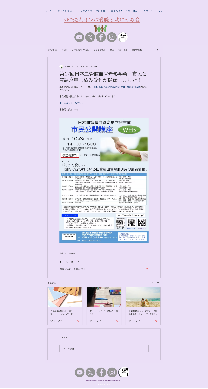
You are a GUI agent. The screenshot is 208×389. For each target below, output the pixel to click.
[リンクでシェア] (78, 261)
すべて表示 (156, 282)
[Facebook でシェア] (60, 261)
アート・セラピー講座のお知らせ (104, 312)
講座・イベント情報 (118, 50)
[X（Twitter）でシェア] (66, 261)
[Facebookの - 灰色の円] (101, 37)
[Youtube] (79, 37)
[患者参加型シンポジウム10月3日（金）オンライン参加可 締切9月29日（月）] (143, 297)
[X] (90, 37)
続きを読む (137, 50)
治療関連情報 (99, 50)
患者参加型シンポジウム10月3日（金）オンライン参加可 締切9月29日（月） (143, 312)
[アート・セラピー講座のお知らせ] (104, 297)
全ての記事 (52, 50)
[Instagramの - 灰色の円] (112, 37)
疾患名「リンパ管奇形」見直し (75, 50)
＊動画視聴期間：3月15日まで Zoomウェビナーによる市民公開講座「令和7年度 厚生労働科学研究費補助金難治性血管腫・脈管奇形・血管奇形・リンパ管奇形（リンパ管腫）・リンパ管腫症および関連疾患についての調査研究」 (64, 312)
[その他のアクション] (147, 66)
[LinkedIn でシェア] (72, 261)
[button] (66, 11)
